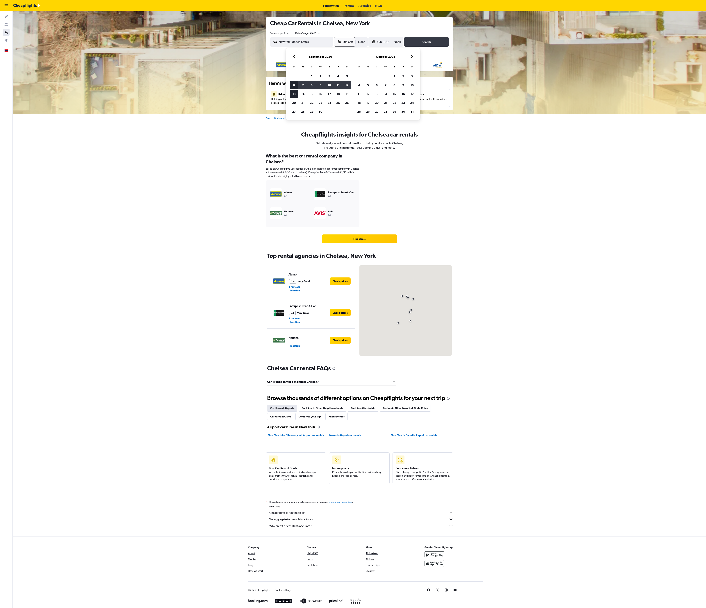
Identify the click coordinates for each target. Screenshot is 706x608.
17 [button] (329, 94)
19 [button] (347, 94)
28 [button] (303, 111)
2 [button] (320, 76)
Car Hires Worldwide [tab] (363, 408)
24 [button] (329, 102)
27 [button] (294, 111)
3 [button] (329, 76)
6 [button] (294, 85)
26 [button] (347, 102)
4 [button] (338, 76)
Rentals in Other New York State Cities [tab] (405, 408)
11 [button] (338, 85)
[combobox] (280, 33)
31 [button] (412, 111)
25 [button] (338, 102)
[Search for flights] (6, 17)
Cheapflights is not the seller (287, 512)
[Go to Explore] (6, 40)
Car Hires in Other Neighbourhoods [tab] (322, 408)
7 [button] (303, 85)
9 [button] (320, 85)
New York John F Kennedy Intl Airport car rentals (296, 435)
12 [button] (347, 85)
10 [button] (329, 85)
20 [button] (294, 102)
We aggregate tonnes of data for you (291, 519)
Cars (268, 118)
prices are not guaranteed (340, 502)
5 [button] (347, 76)
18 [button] (338, 94)
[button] (6, 6)
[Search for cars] (6, 32)
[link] (359, 238)
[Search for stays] (6, 24)
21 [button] (302, 102)
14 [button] (302, 94)
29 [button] (311, 111)
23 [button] (320, 102)
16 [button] (320, 94)
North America (281, 118)
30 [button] (320, 111)
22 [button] (311, 102)
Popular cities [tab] (337, 416)
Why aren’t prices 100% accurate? (290, 526)
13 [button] (294, 94)
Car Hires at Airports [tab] (282, 408)
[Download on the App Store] (434, 563)
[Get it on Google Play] (434, 554)
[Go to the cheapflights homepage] (26, 6)
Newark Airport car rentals (345, 435)
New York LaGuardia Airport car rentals (414, 435)
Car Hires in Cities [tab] (280, 416)
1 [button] (311, 76)
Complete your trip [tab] (310, 416)
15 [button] (311, 94)
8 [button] (312, 85)
